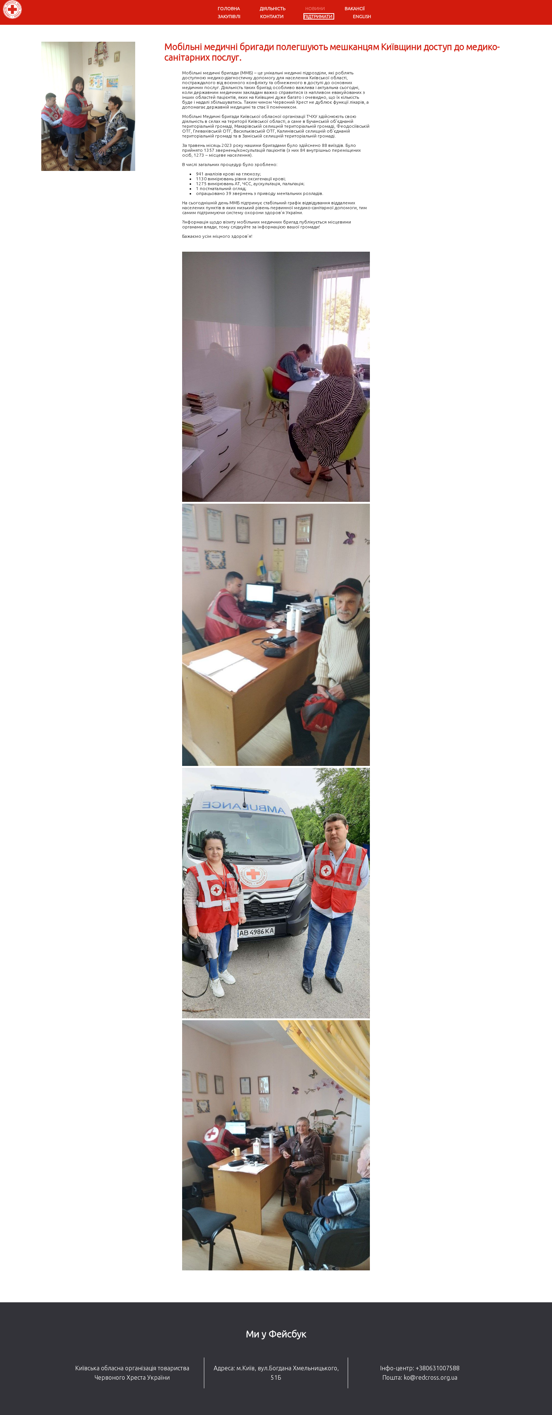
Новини (315, 8)
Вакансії (355, 8)
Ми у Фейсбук (276, 1334)
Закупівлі (229, 16)
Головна (229, 8)
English (362, 16)
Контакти (272, 16)
